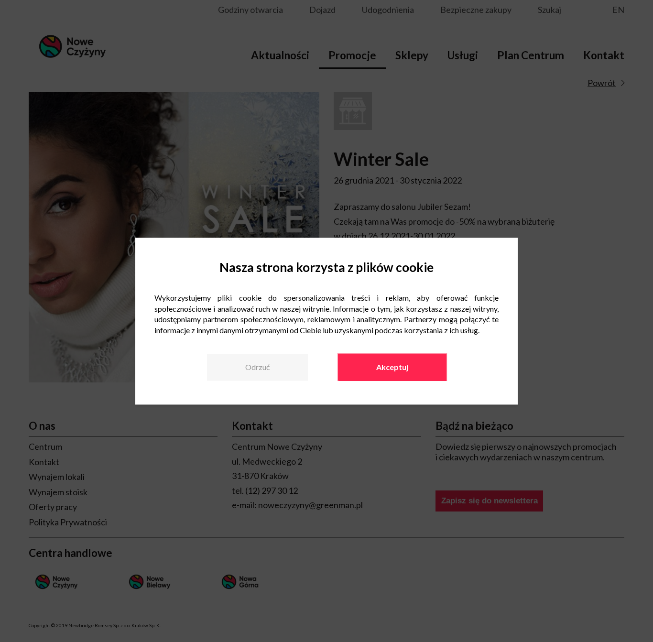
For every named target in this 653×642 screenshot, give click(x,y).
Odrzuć (257, 367)
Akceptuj (392, 367)
